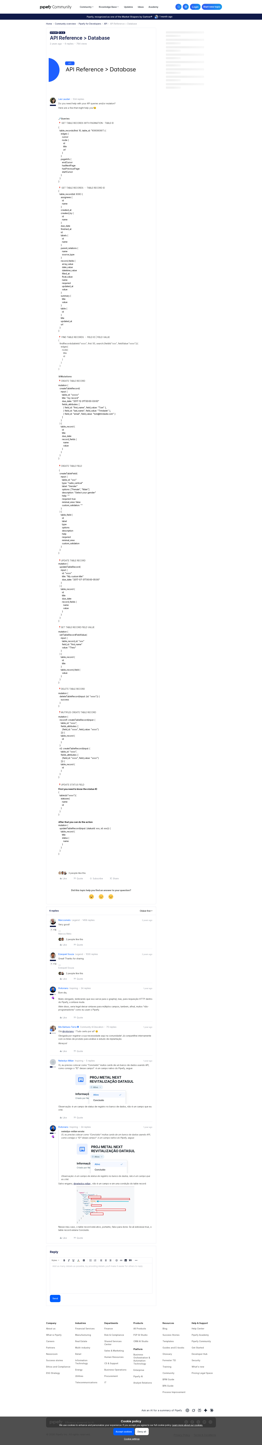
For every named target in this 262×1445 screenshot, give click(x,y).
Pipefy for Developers (90, 23)
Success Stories (171, 1335)
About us (50, 1328)
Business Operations (115, 1369)
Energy (78, 1369)
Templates (168, 1341)
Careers (50, 1341)
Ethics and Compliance (58, 1366)
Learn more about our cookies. (187, 1425)
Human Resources (114, 1357)
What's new (198, 1366)
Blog (165, 1328)
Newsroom (51, 1354)
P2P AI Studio (140, 1335)
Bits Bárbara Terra (67, 1027)
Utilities (79, 1376)
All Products (139, 1328)
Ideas (141, 7)
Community (168, 1373)
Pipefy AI (138, 1376)
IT (105, 1382)
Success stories (54, 1360)
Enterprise (138, 1370)
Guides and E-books (173, 1347)
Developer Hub (199, 1354)
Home (49, 23)
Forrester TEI (169, 1360)
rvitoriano (63, 988)
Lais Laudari (64, 99)
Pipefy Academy (200, 1335)
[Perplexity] (199, 1410)
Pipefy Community (201, 1341)
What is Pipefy (54, 1335)
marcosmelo (64, 920)
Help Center (198, 1328)
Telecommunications (86, 1382)
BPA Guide (168, 1385)
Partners (50, 1347)
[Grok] (193, 1410)
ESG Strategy (53, 1373)
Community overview (65, 23)
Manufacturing (83, 1335)
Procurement (111, 1376)
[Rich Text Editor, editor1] (101, 1278)
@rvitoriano (68, 1031)
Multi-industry (82, 1347)
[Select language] (186, 7)
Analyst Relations (142, 1382)
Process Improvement (174, 1392)
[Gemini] (205, 1410)
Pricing (196, 1373)
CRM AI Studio (140, 1341)
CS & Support (111, 1363)
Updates (128, 7)
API (105, 23)
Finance (108, 1328)
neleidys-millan (66, 1060)
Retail (78, 1354)
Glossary (167, 1354)
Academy (153, 7)
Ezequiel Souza (66, 954)
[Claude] (211, 1410)
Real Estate (81, 1341)
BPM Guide (168, 1379)
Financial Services (85, 1328)
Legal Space (206, 1373)
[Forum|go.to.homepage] (59, 6)
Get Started (198, 1347)
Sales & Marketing (114, 1350)
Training (167, 1366)
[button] (212, 7)
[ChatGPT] (187, 1410)
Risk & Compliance (114, 1335)
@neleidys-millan (82, 1183)
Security (196, 1360)
